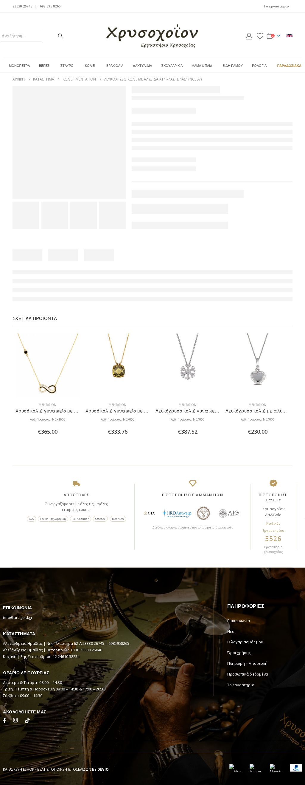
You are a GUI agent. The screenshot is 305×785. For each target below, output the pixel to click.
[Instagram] (17, 721)
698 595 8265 (50, 6)
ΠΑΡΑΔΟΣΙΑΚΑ (289, 65)
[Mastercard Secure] (256, 768)
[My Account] (249, 36)
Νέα (230, 631)
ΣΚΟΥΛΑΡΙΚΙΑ (172, 65)
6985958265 (119, 643)
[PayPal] (296, 768)
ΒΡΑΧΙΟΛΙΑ (114, 65)
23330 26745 (22, 6)
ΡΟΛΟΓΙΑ (259, 65)
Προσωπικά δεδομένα (247, 674)
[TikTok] (27, 721)
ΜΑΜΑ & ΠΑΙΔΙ (202, 65)
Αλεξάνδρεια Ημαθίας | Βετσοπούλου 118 (41, 650)
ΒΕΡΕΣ (44, 65)
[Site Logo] (152, 36)
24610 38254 (69, 656)
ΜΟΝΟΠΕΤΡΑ (19, 65)
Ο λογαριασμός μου (245, 642)
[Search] (60, 35)
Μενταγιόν (47, 405)
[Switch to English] (289, 35)
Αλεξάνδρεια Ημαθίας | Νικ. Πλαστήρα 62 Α (43, 643)
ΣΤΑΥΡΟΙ (67, 65)
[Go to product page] (47, 365)
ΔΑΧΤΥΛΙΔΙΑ (142, 65)
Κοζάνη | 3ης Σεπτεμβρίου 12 (30, 656)
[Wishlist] (260, 36)
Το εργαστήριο (276, 6)
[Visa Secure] (235, 768)
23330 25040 (91, 650)
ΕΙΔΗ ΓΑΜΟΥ (232, 65)
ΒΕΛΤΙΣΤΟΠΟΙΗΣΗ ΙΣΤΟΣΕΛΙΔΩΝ (64, 769)
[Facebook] (6, 721)
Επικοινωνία (238, 620)
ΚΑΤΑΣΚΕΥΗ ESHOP (18, 769)
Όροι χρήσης (239, 652)
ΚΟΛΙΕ (90, 65)
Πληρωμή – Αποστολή (247, 663)
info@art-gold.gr (17, 617)
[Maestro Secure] (276, 768)
